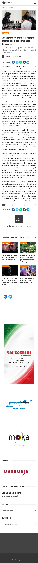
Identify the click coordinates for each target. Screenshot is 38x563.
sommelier (27, 205)
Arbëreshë (8, 205)
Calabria (5, 243)
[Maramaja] (17, 472)
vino (34, 205)
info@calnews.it (10, 496)
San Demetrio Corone (18, 205)
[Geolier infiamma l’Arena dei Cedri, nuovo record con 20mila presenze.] (10, 247)
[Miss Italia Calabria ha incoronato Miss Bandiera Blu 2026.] (28, 270)
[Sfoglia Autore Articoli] (19, 219)
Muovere (23, 560)
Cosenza (5, 33)
